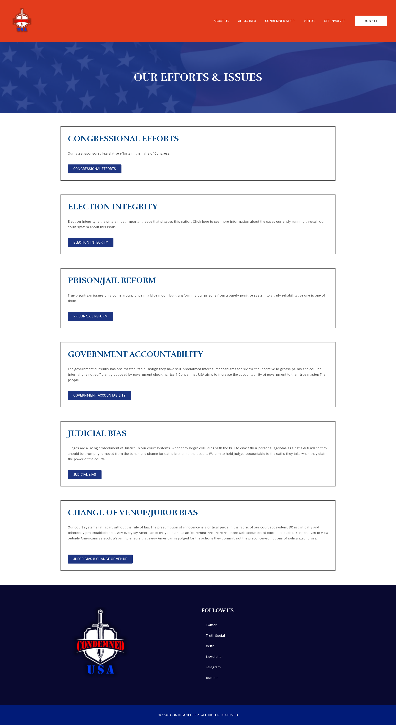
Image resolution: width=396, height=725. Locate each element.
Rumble (212, 678)
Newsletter (214, 657)
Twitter (211, 625)
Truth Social (215, 635)
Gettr (210, 646)
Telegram (213, 667)
